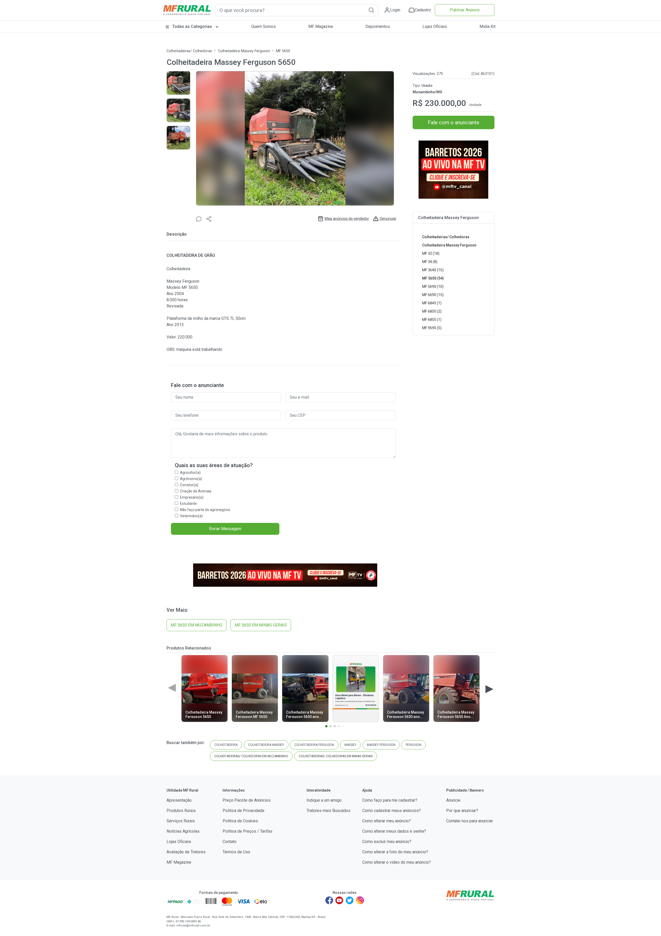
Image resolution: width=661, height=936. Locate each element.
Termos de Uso (236, 851)
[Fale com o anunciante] (199, 218)
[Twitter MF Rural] (349, 900)
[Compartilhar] (209, 218)
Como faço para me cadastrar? (389, 800)
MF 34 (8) (429, 262)
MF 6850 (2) (432, 311)
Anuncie (453, 800)
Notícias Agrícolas (183, 831)
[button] (371, 10)
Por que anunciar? (462, 810)
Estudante (188, 503)
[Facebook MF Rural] (329, 900)
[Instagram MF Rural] (360, 900)
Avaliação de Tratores (186, 851)
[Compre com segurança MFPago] (175, 901)
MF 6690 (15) (433, 295)
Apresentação (179, 800)
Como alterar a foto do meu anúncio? (395, 851)
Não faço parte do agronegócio (205, 510)
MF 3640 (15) (433, 270)
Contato (230, 841)
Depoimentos (377, 26)
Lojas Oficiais (434, 26)
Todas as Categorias (192, 26)
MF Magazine (320, 26)
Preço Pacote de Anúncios (247, 800)
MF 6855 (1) (432, 320)
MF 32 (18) (430, 253)
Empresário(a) (191, 497)
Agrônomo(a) (191, 479)
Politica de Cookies (240, 820)
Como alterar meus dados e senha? (394, 831)
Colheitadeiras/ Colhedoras (189, 51)
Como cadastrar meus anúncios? (391, 810)
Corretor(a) (189, 485)
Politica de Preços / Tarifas (247, 831)
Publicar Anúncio (465, 9)
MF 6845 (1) (432, 303)
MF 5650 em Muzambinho (196, 625)
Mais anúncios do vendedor (347, 218)
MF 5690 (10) (433, 286)
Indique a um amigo (324, 800)
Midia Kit (487, 26)
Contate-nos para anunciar (469, 820)
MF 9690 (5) (432, 328)
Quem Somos (263, 26)
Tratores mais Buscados (328, 810)
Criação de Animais (195, 491)
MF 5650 (283, 51)
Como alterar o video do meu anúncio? (396, 862)
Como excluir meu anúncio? (386, 841)
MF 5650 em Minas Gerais (261, 625)
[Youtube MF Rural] (339, 900)
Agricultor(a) (190, 472)
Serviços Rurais (181, 820)
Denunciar (388, 218)
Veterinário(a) (191, 516)
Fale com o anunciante (453, 122)
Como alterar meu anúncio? (386, 820)
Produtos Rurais (181, 810)
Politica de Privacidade (243, 810)
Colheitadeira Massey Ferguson (244, 51)
